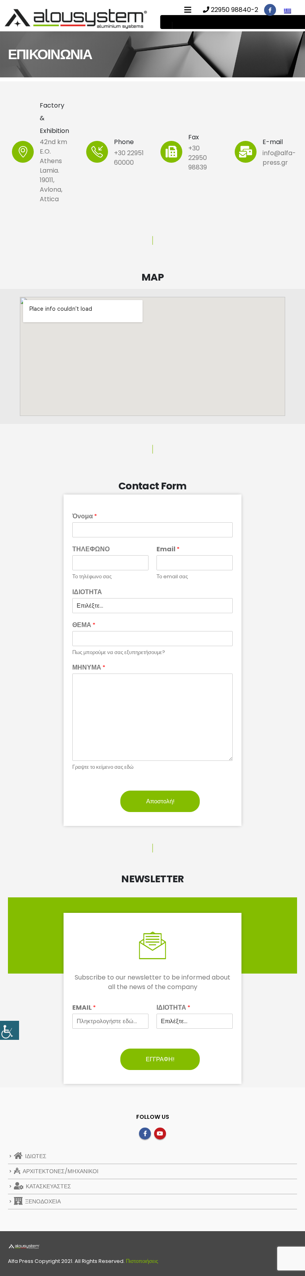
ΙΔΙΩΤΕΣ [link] (34, 1156)
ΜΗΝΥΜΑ (88, 668)
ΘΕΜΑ (83, 625)
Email (168, 549)
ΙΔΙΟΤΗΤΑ (87, 592)
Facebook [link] (145, 1133)
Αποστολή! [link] (160, 801)
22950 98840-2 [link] (233, 9)
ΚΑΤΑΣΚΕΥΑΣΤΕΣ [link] (47, 1186)
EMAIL (84, 1008)
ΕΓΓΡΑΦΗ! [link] (160, 1059)
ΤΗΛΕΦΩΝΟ (91, 549)
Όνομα (84, 516)
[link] (9, 1030)
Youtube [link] (160, 1133)
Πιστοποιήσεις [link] (142, 1261)
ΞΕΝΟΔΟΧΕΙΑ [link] (42, 1201)
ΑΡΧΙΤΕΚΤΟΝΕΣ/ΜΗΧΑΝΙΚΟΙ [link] (59, 1171)
